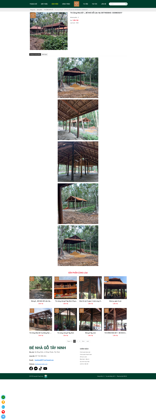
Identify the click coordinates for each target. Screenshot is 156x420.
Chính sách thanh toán (86, 354)
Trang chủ (33, 4)
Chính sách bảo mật (85, 352)
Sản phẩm (55, 4)
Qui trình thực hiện (84, 361)
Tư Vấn (85, 4)
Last (88, 341)
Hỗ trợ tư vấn (83, 357)
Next (83, 341)
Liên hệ (103, 4)
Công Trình (66, 4)
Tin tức (94, 4)
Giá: (71, 22)
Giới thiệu (44, 4)
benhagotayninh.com (41, 364)
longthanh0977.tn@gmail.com (44, 360)
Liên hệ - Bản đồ (84, 364)
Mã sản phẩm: (73, 19)
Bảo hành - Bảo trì (84, 359)
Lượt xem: (72, 24)
